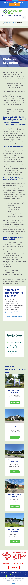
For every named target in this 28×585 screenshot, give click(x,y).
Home (4, 22)
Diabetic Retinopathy (14, 342)
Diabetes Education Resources (14, 316)
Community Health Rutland (14, 495)
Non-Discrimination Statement (19, 572)
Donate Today (15, 5)
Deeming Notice (6, 574)
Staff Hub (14, 583)
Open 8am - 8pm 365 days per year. (14, 563)
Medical (15, 22)
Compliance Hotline (5, 572)
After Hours (14, 567)
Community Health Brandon (14, 426)
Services (9, 22)
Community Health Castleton (14, 461)
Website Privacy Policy (13, 576)
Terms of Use (23, 576)
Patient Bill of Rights (16, 574)
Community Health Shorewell (14, 530)
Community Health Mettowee (14, 391)
